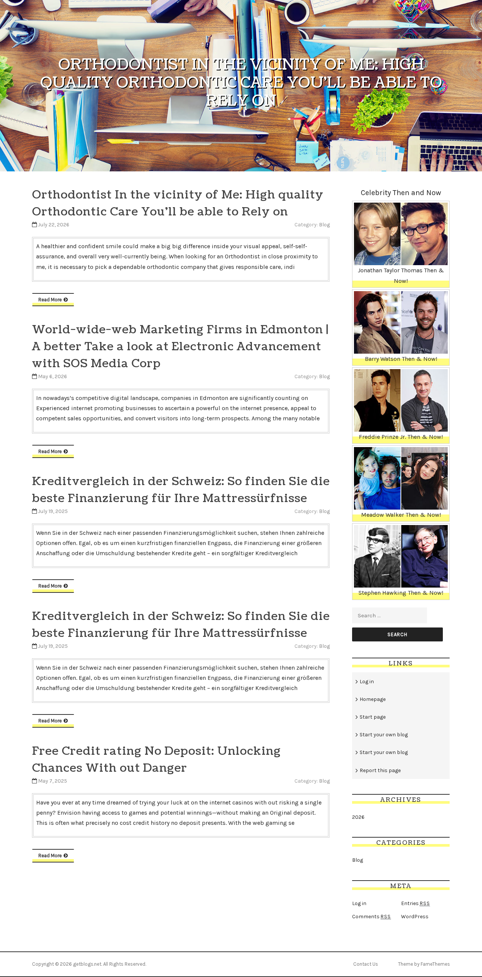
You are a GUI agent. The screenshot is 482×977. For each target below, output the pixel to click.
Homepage (373, 699)
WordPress (415, 916)
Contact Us (365, 964)
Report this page (380, 770)
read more (50, 299)
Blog (324, 224)
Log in (367, 681)
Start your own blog (384, 734)
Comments (371, 916)
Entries (415, 903)
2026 (358, 817)
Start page (373, 717)
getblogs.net (87, 964)
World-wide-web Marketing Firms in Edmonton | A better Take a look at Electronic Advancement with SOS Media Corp (180, 346)
